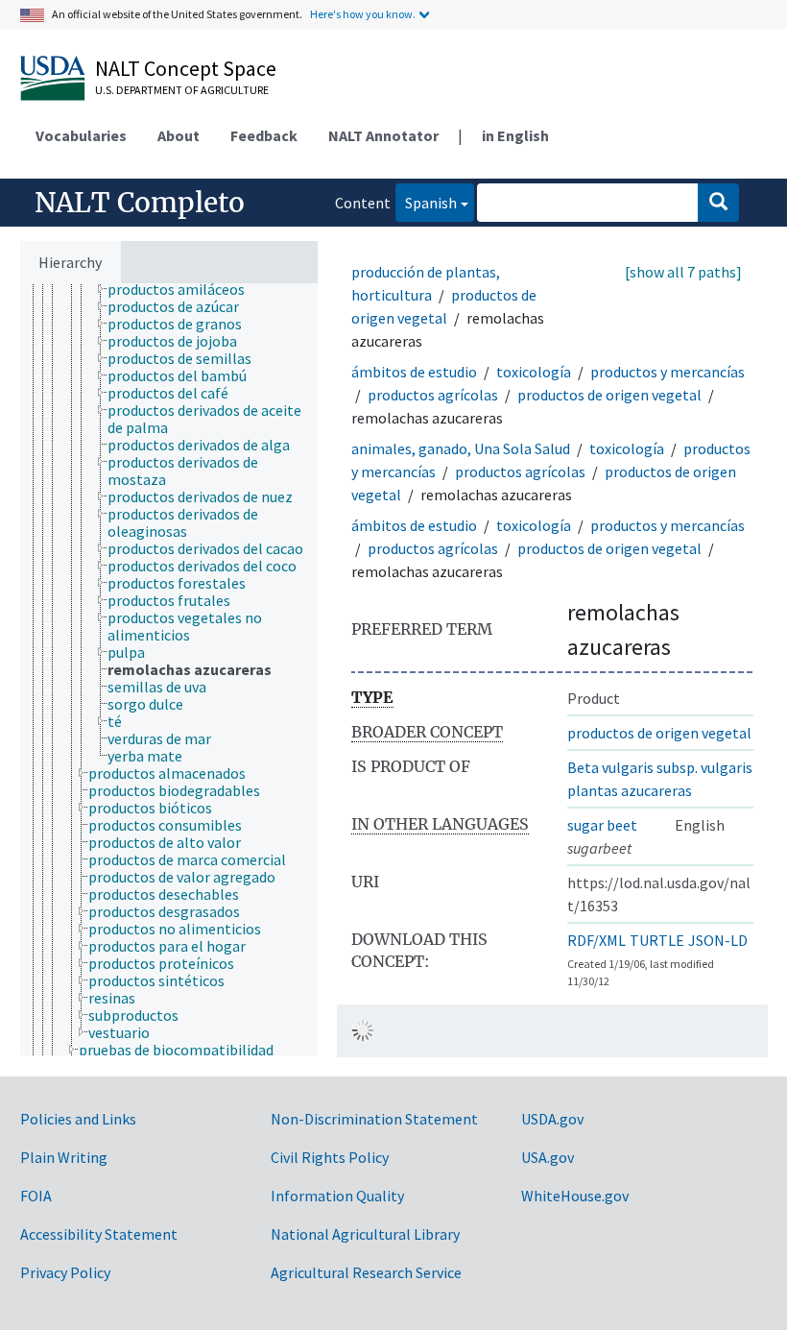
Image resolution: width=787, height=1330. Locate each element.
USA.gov (547, 1157)
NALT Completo (140, 202)
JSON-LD (718, 940)
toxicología (533, 371)
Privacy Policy (65, 1272)
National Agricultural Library (365, 1234)
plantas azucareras (629, 790)
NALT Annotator (383, 135)
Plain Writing (63, 1157)
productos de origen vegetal (609, 394)
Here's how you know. (363, 14)
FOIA (36, 1195)
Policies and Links (78, 1118)
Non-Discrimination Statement (374, 1118)
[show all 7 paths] (683, 271)
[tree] (169, 669)
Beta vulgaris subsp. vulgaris (659, 767)
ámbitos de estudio (414, 371)
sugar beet (602, 824)
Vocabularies (81, 135)
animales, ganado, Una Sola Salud (460, 448)
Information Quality (337, 1195)
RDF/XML (596, 940)
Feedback (264, 135)
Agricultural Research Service (366, 1272)
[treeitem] (184, 289)
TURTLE (657, 940)
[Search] (718, 202)
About (178, 135)
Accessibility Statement (99, 1234)
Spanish (426, 202)
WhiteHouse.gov (575, 1195)
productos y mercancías (667, 371)
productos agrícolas (433, 394)
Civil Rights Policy (330, 1157)
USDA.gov (552, 1118)
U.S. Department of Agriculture (182, 90)
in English (515, 135)
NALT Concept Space (185, 68)
